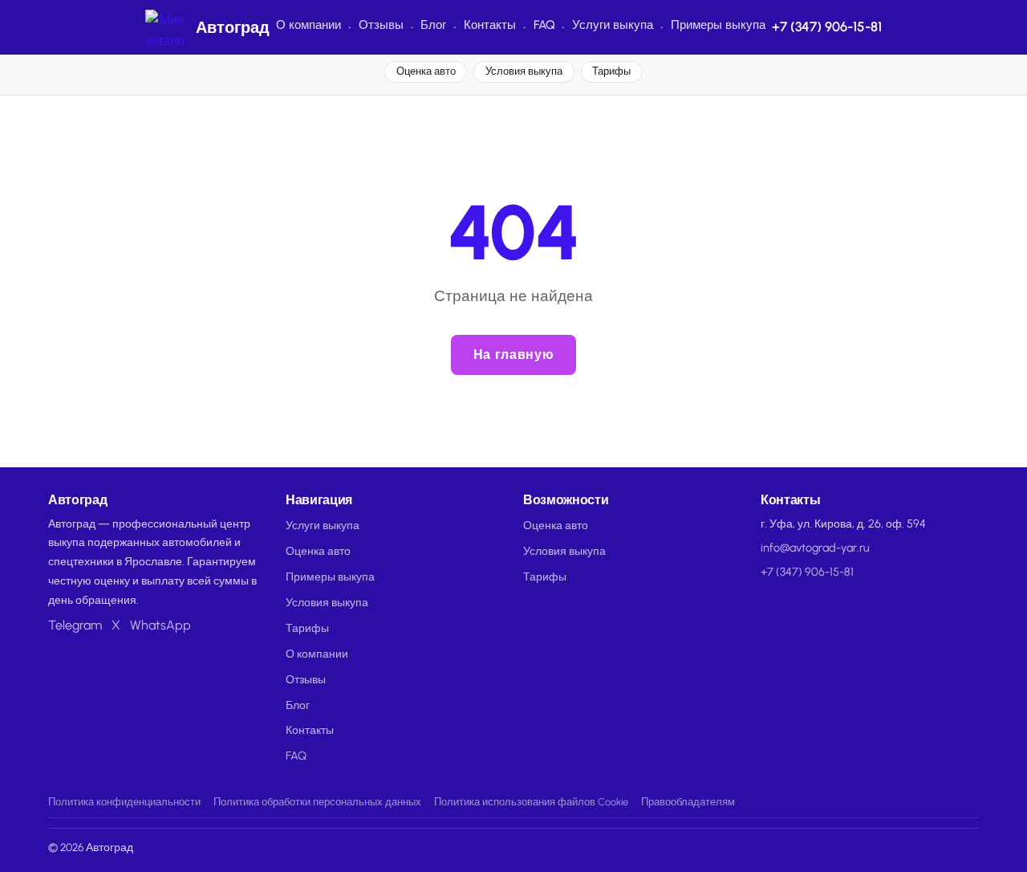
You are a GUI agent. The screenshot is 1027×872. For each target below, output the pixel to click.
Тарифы (611, 71)
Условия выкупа (523, 71)
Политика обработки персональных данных (317, 802)
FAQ (544, 25)
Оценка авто (426, 71)
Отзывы (381, 25)
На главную (513, 354)
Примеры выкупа (718, 25)
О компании (308, 25)
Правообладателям (688, 802)
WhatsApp (160, 625)
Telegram (75, 625)
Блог (433, 25)
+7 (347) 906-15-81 (827, 26)
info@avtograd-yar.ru (815, 547)
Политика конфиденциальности (124, 802)
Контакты (490, 25)
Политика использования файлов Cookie (531, 802)
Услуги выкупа (612, 25)
